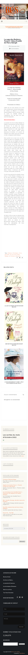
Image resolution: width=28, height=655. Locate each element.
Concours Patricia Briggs (9, 479)
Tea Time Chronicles (8, 592)
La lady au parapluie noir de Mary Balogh (14, 306)
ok (9, 256)
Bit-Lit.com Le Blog (16, 651)
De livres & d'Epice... (8, 580)
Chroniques (15, 253)
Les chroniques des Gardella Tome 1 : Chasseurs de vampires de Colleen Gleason (13, 493)
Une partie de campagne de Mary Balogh (14, 344)
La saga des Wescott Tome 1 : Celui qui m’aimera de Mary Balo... (14, 382)
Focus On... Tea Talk (8, 512)
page (22, 456)
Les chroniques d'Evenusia (9, 586)
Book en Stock (6, 576)
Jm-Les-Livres (13, 254)
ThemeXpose (22, 653)
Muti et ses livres (7, 589)
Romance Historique (15, 256)
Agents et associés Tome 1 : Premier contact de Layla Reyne (12, 485)
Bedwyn (10, 253)
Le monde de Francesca (9, 583)
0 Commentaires (15, 48)
